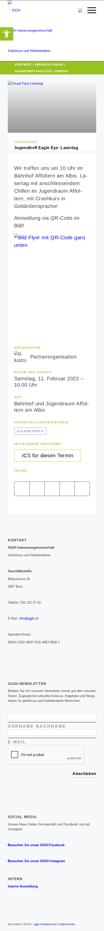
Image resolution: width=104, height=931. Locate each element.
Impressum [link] (50, 924)
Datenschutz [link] (67, 924)
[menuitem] (89, 10)
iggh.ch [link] (38, 924)
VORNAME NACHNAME (38, 726)
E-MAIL (18, 742)
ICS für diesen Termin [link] (47, 455)
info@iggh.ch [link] (28, 618)
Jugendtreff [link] (26, 142)
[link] (6, 34)
